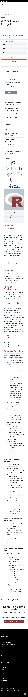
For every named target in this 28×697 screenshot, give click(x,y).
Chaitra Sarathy (9, 124)
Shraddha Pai (8, 121)
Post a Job (3, 653)
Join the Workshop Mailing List (14, 621)
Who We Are (5, 662)
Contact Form (4, 676)
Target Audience (14, 215)
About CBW (4, 667)
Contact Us (5, 673)
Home (3, 35)
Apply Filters (14, 57)
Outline (14, 221)
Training (4, 640)
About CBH (4, 665)
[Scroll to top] (25, 694)
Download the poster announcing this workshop (14, 133)
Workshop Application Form (8, 644)
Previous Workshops (12, 35)
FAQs (2, 669)
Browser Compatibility (6, 692)
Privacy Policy (16, 690)
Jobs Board (4, 656)
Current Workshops (6, 642)
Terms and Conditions (6, 690)
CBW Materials (5, 646)
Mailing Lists (4, 678)
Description (14, 212)
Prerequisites (14, 218)
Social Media (4, 680)
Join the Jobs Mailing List (7, 658)
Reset (14, 61)
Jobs (2, 651)
